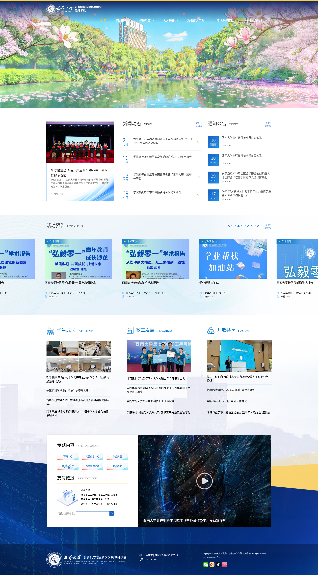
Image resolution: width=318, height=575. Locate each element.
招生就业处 (97, 504)
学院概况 (121, 20)
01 (142, 99)
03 (175, 99)
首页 (103, 20)
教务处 (84, 504)
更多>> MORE (199, 124)
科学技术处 (112, 504)
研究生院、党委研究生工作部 (95, 499)
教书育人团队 (195, 20)
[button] (75, 159)
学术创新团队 (225, 20)
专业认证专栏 (255, 20)
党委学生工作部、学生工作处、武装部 (99, 494)
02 (159, 99)
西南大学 (85, 490)
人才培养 (169, 20)
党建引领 (145, 20)
